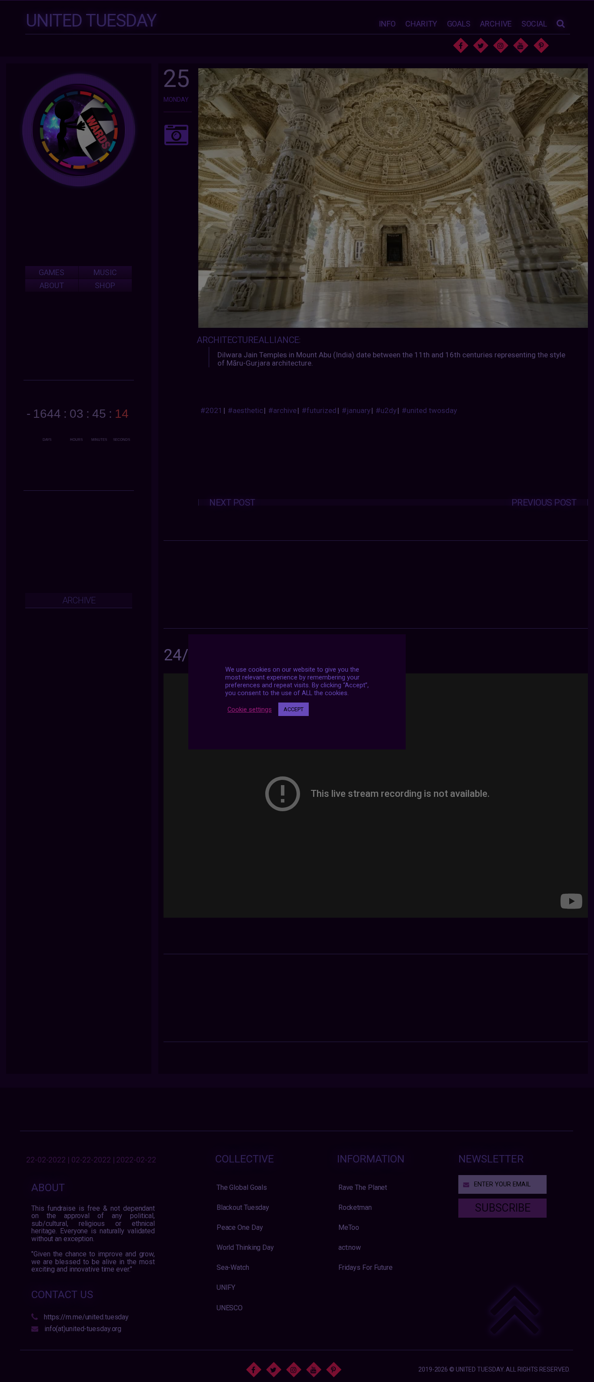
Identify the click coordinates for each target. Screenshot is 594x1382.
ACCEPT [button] (294, 709)
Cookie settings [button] (249, 709)
